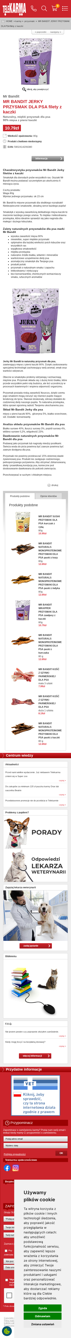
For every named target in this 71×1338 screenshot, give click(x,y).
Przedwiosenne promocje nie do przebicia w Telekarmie (31, 800)
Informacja (42, 158)
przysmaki (29, 21)
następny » (55, 32)
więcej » (13, 1285)
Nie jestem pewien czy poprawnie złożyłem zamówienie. (32, 1032)
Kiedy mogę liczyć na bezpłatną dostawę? (25, 1042)
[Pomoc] (34, 9)
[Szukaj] (44, 9)
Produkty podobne (20, 496)
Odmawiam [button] (42, 1316)
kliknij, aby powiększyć (37, 89)
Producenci (9, 1325)
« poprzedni (40, 32)
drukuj (54, 485)
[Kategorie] (65, 9)
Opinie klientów (48, 496)
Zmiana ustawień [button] (42, 1324)
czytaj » (62, 780)
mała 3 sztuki (48, 676)
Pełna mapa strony (13, 1320)
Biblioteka (11, 956)
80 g (50, 646)
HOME (9, 21)
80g (49, 523)
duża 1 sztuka (48, 703)
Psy (10, 1250)
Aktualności (12, 764)
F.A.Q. (8, 1023)
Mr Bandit (11, 96)
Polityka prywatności (15, 1154)
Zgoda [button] (42, 1308)
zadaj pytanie (30, 945)
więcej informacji (32, 1055)
